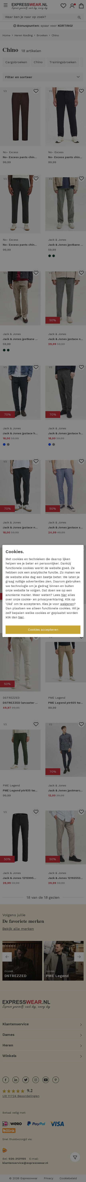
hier (64, 595)
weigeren (67, 604)
